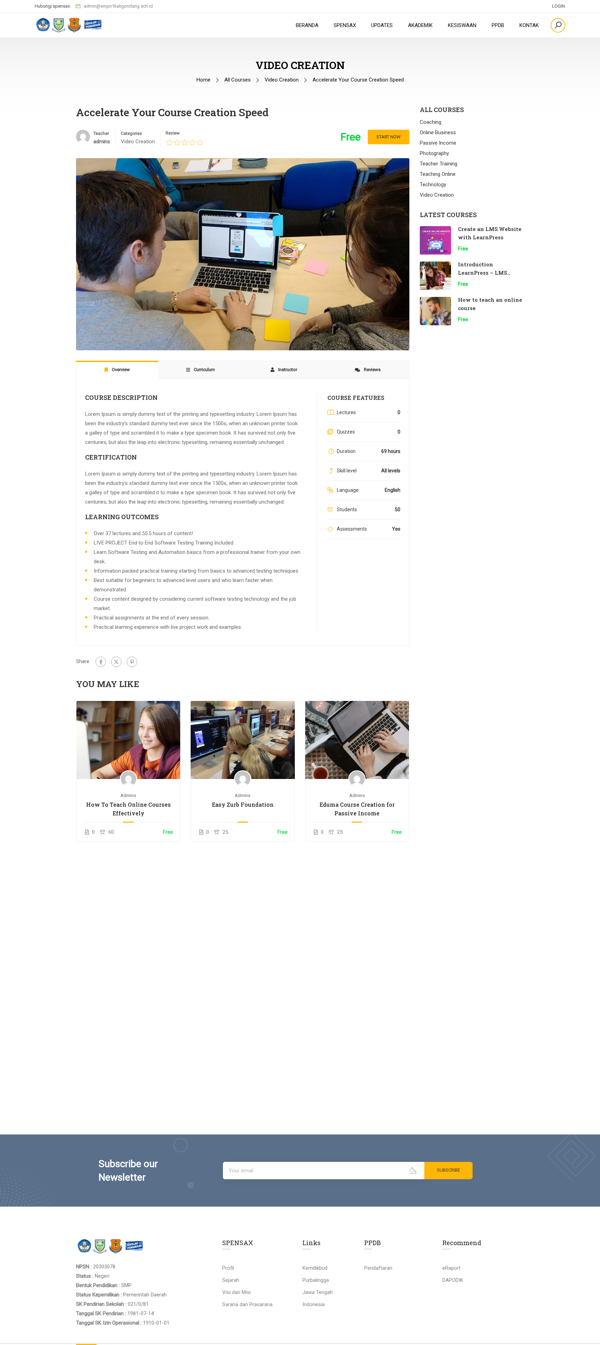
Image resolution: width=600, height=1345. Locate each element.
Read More (128, 740)
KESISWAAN (462, 25)
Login (558, 6)
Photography (434, 153)
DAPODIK (452, 1280)
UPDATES (382, 25)
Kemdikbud (314, 1268)
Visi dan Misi (236, 1292)
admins (128, 795)
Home (203, 80)
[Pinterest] (132, 662)
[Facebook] (100, 662)
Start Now (388, 136)
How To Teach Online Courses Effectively (128, 809)
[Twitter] (116, 662)
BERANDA (307, 25)
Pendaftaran (378, 1268)
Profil (228, 1268)
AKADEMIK (420, 25)
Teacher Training (438, 164)
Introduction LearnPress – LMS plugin (482, 272)
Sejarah (230, 1280)
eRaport (451, 1268)
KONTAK (529, 25)
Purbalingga (315, 1280)
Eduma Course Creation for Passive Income (357, 809)
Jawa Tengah (317, 1292)
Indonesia (313, 1304)
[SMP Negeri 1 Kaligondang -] (69, 25)
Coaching (430, 122)
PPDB (498, 25)
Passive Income (438, 143)
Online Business (438, 132)
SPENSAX (345, 25)
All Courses (237, 80)
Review (173, 133)
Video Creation (282, 80)
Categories (131, 133)
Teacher (101, 133)
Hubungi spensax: (53, 6)
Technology (433, 184)
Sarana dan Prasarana (247, 1304)
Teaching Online (438, 174)
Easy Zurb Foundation (243, 804)
